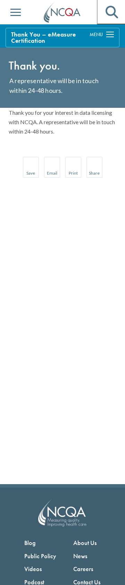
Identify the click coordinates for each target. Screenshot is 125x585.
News (80, 556)
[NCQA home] (62, 12)
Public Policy (40, 556)
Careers (83, 569)
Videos (33, 569)
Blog (30, 543)
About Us (85, 543)
